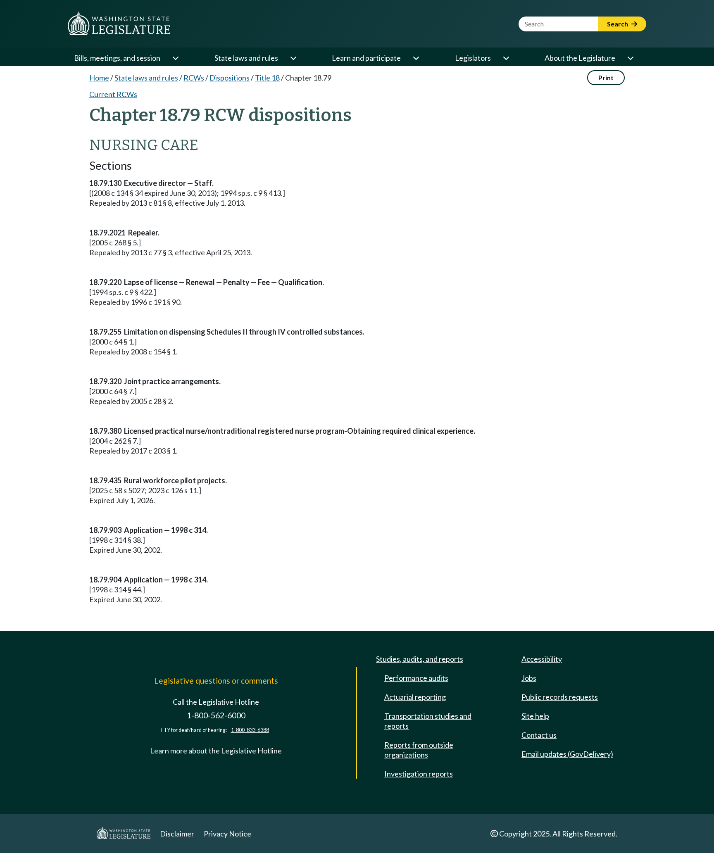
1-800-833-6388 (250, 730)
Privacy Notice (227, 833)
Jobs (528, 677)
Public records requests (559, 696)
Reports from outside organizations (418, 749)
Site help (535, 715)
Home (99, 77)
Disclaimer (177, 833)
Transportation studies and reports (427, 720)
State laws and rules (246, 57)
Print (606, 77)
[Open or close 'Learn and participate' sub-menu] (416, 58)
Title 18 (267, 77)
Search (618, 24)
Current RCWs (113, 94)
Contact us (539, 734)
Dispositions (229, 77)
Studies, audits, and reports (419, 658)
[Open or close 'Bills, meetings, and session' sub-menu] (175, 58)
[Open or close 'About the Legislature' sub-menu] (630, 58)
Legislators (473, 57)
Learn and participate (366, 57)
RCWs (193, 77)
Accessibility (541, 658)
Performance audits (416, 677)
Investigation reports (418, 773)
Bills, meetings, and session (117, 57)
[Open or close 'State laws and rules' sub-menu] (293, 58)
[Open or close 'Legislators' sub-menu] (506, 58)
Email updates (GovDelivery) (567, 753)
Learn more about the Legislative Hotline (216, 750)
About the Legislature (580, 57)
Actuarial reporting (415, 696)
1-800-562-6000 (216, 715)
